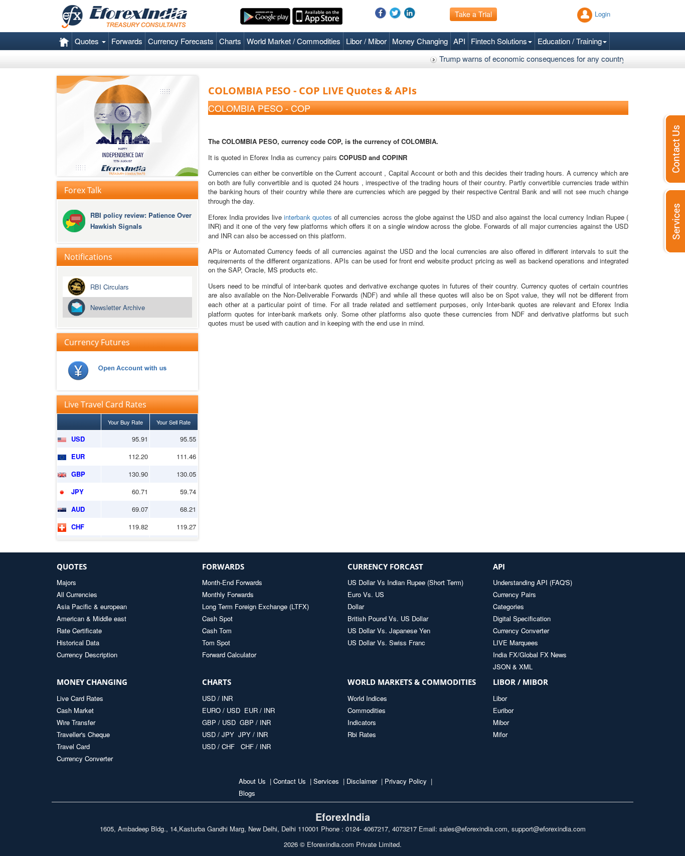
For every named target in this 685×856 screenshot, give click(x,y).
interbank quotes (308, 217)
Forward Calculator (229, 654)
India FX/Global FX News (530, 654)
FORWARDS (223, 566)
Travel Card (73, 746)
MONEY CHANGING (92, 682)
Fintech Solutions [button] (499, 41)
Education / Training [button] (570, 41)
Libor (500, 698)
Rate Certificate (79, 630)
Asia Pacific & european (92, 606)
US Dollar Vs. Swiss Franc (386, 642)
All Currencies (77, 594)
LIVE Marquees (515, 642)
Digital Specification (522, 618)
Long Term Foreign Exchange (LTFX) (255, 606)
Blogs (247, 793)
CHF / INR (256, 746)
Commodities (367, 710)
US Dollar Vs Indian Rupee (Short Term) (405, 582)
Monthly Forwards (228, 594)
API (459, 41)
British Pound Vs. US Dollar (388, 618)
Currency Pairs (514, 594)
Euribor (503, 710)
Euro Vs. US (366, 594)
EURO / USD (221, 710)
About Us (252, 781)
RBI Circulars (109, 287)
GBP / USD (219, 722)
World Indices (367, 698)
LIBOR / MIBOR (520, 682)
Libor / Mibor (366, 41)
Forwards (126, 41)
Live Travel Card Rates (105, 404)
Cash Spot (217, 618)
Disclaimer (362, 781)
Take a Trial (473, 14)
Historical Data (78, 642)
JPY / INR (253, 734)
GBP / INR (255, 722)
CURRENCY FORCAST (385, 566)
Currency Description (87, 654)
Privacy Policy (406, 781)
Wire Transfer (76, 722)
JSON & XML (513, 666)
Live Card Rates (80, 698)
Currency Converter (521, 630)
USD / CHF (219, 746)
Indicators (362, 722)
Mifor (500, 734)
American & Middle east (91, 618)
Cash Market (75, 710)
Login (602, 14)
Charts (230, 41)
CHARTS (216, 682)
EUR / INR (259, 710)
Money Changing (420, 41)
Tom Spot (216, 642)
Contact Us (289, 781)
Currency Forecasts (181, 41)
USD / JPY (219, 734)
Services (326, 781)
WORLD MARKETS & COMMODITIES (412, 682)
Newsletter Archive (117, 307)
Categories (508, 606)
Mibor (501, 722)
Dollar (356, 606)
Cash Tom (217, 630)
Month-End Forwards (232, 582)
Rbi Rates (362, 734)
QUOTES (72, 566)
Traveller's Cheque (83, 734)
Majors (66, 582)
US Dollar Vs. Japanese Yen (389, 630)
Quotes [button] (88, 41)
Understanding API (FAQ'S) (532, 582)
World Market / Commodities (293, 41)
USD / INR (217, 698)
